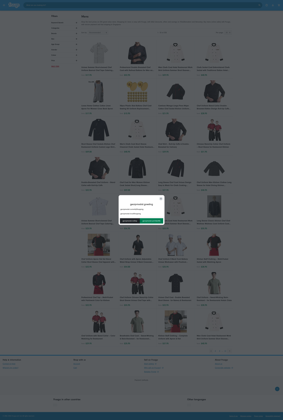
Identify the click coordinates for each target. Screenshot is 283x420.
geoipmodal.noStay (130, 221)
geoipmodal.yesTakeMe (151, 221)
